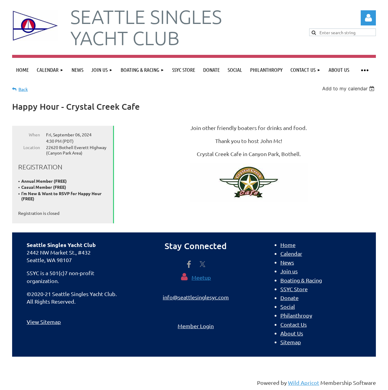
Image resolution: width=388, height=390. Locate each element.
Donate (289, 298)
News (287, 262)
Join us (289, 271)
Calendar (291, 253)
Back (23, 89)
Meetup (201, 277)
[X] (202, 264)
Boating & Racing (301, 280)
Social (287, 306)
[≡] (364, 70)
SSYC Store (294, 289)
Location (31, 147)
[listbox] (349, 88)
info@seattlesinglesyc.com (196, 297)
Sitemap (290, 342)
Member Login (196, 326)
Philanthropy (296, 315)
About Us (291, 333)
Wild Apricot (303, 382)
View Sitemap (44, 321)
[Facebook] (189, 264)
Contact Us (293, 324)
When (34, 134)
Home (288, 245)
